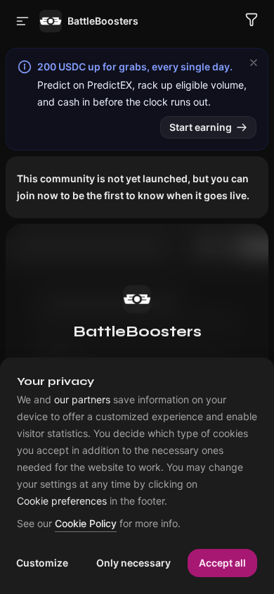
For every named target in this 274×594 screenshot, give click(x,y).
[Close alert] (253, 62)
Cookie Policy (86, 524)
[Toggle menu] (22, 21)
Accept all (222, 563)
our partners (82, 400)
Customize (42, 563)
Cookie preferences (62, 501)
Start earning (200, 127)
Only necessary (133, 563)
